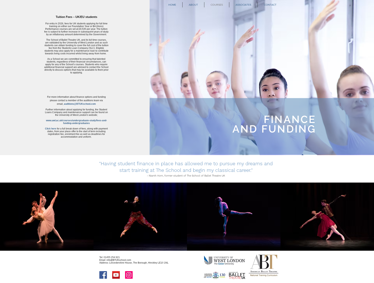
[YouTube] (116, 275)
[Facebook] (103, 275)
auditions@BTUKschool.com (80, 104)
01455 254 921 (112, 257)
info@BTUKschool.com (119, 260)
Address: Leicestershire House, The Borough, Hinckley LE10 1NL (133, 262)
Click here (50, 128)
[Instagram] (129, 275)
